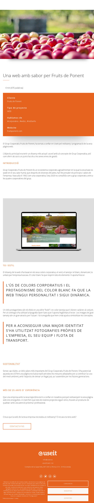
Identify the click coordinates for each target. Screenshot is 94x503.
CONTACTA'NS (17, 426)
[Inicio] (48, 453)
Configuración (68, 483)
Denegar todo (68, 491)
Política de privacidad (8, 498)
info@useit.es (48, 460)
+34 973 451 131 (47, 463)
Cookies (16, 498)
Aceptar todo (68, 498)
